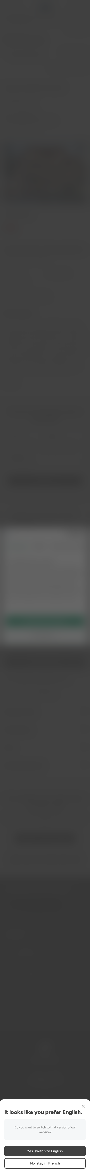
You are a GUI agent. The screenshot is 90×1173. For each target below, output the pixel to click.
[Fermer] (83, 1106)
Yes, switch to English (45, 1151)
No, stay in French (45, 1163)
